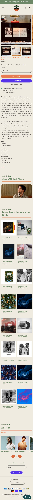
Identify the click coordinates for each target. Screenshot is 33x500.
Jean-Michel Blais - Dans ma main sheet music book (8, 263)
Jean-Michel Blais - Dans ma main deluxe (24, 383)
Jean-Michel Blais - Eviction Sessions (23, 336)
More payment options (16, 84)
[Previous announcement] (2, 2)
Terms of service (17, 496)
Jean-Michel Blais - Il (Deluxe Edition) (8, 336)
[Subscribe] (24, 467)
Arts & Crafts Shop (9, 494)
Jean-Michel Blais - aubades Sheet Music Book (8, 287)
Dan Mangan (20, 451)
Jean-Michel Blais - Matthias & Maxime (23, 359)
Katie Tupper (5, 451)
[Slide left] (13, 456)
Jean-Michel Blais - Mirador (7, 238)
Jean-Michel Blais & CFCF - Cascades (8, 407)
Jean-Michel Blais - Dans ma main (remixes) (23, 407)
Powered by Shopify (18, 494)
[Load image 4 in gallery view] (26, 51)
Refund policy (28, 494)
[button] (3, 8)
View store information (9, 92)
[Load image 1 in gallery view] (6, 51)
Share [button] (4, 167)
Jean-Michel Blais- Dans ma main (22, 312)
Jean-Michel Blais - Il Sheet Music (23, 262)
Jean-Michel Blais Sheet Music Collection (24, 238)
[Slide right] (20, 456)
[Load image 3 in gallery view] (16, 51)
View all (3, 432)
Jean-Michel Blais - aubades (7, 312)
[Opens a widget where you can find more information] (27, 497)
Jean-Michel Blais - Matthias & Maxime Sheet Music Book (23, 287)
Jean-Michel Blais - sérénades (7, 383)
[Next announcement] (30, 2)
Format (3, 67)
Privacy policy (8, 496)
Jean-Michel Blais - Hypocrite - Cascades (8, 359)
